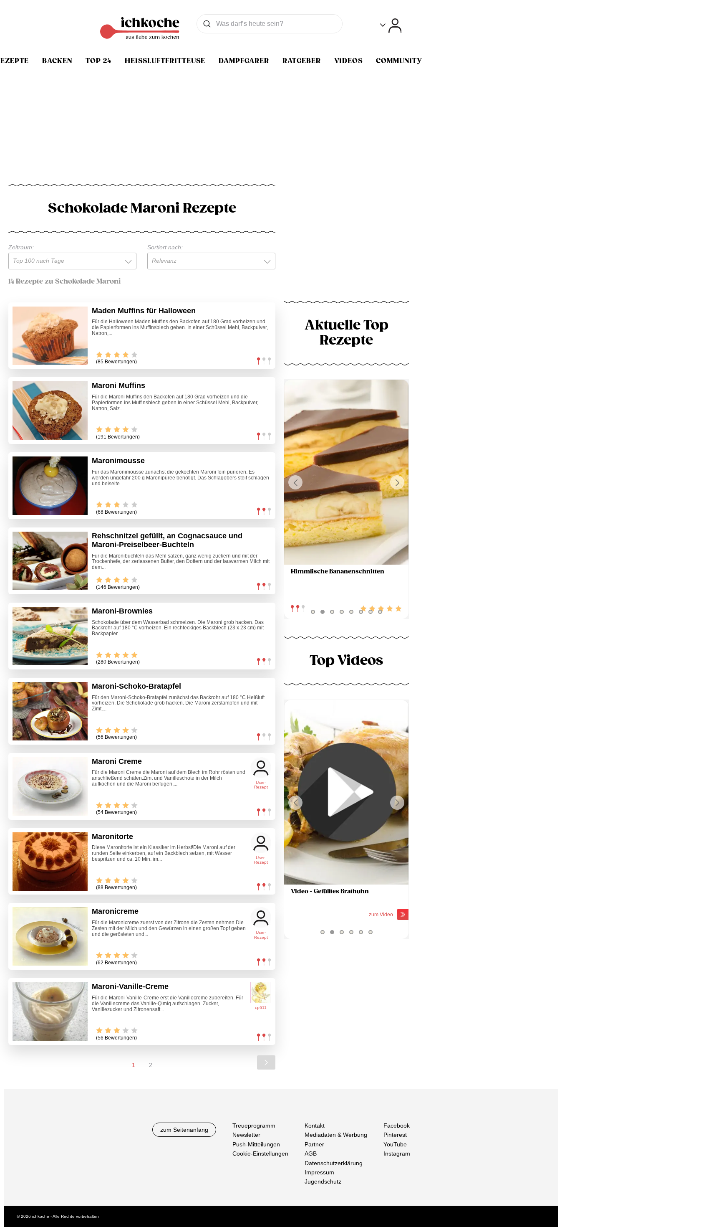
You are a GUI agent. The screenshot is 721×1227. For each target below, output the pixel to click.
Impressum (319, 1172)
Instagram (396, 1153)
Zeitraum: (21, 247)
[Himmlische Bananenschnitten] (346, 472)
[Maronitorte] (50, 861)
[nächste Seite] (266, 1062)
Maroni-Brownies (122, 611)
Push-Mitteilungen (256, 1144)
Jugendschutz (323, 1182)
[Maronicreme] (50, 936)
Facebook (396, 1125)
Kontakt (315, 1125)
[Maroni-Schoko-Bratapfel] (50, 711)
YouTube (395, 1144)
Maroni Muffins (118, 385)
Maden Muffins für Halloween (144, 311)
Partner (314, 1144)
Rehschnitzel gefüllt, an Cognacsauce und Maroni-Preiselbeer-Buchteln (167, 540)
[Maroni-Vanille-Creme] (50, 1011)
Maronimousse (118, 460)
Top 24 (98, 61)
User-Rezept (261, 785)
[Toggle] (391, 25)
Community (399, 61)
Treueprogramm (253, 1125)
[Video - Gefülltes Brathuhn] (346, 792)
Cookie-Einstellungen (260, 1153)
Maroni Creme (117, 761)
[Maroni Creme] (50, 786)
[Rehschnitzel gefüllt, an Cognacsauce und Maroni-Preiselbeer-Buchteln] (50, 561)
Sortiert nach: (165, 247)
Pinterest (395, 1135)
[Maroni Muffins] (50, 410)
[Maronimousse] (50, 485)
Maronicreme (115, 911)
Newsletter (246, 1135)
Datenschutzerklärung (334, 1163)
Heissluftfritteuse (165, 61)
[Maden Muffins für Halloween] (50, 336)
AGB (311, 1153)
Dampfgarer (244, 61)
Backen (57, 61)
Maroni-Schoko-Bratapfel (136, 686)
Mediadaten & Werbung (336, 1135)
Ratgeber (301, 61)
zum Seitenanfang (184, 1129)
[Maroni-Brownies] (50, 636)
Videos (348, 61)
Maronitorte (112, 836)
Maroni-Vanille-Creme (130, 986)
